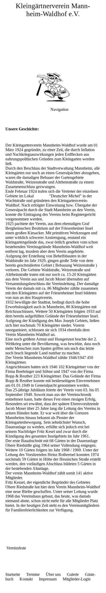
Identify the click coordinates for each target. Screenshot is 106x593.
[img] (53, 36)
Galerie (73, 574)
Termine (35, 574)
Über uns (53, 574)
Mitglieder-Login (76, 579)
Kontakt (26, 579)
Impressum (50, 579)
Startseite (12, 574)
